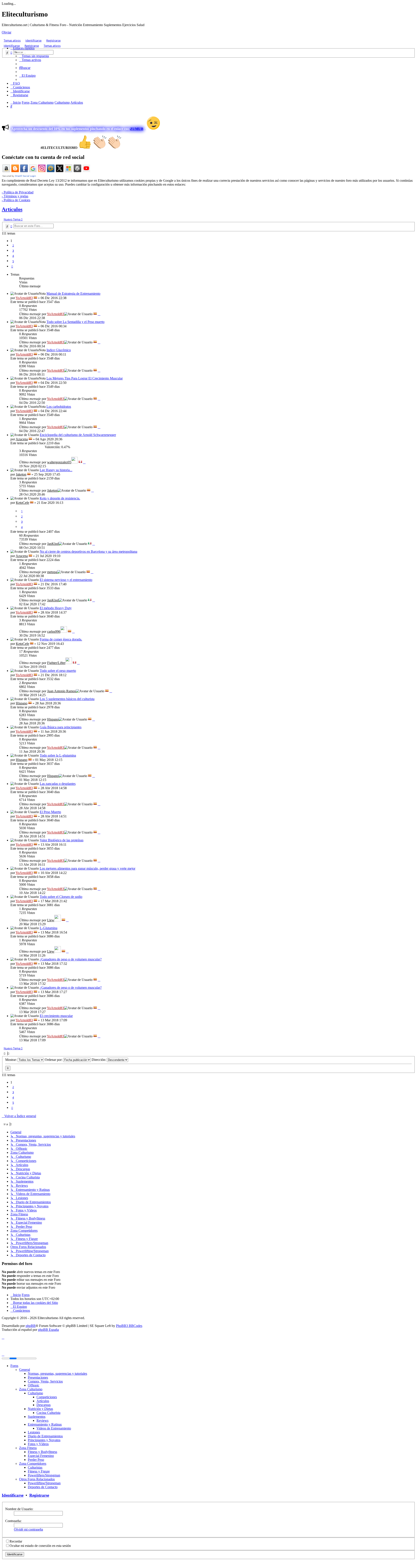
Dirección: (99, 1060)
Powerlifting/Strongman (44, 1483)
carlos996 (53, 631)
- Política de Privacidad (17, 192)
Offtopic (33, 1385)
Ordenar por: (54, 1060)
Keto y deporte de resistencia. (60, 498)
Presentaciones (38, 1377)
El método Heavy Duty (56, 608)
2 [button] (13, 245)
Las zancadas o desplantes (58, 783)
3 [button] (13, 251)
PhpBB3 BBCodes (129, 1326)
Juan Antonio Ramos (61, 691)
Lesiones (34, 1432)
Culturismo (35, 1393)
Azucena (22, 439)
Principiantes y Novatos (44, 1440)
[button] (12, 266)
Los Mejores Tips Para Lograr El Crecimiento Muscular (84, 378)
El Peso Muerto (50, 812)
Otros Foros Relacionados (37, 1479)
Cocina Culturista (48, 1413)
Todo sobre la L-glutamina (58, 755)
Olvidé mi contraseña (28, 1529)
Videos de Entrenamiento (53, 1428)
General (24, 1369)
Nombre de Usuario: (19, 1509)
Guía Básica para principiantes (60, 727)
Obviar (6, 32)
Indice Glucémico (58, 350)
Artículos (12, 209)
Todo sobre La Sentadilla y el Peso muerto (75, 322)
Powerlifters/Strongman (44, 1475)
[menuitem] (34, 56)
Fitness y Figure (39, 1471)
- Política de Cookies (16, 200)
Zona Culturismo (30, 1389)
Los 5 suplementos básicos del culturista (67, 699)
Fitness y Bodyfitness (42, 1452)
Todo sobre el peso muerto (58, 670)
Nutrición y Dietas (40, 1409)
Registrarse (53, 40)
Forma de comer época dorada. (61, 639)
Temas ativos (12, 40)
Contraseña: (13, 1521)
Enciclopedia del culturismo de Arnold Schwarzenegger (78, 435)
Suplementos (36, 1416)
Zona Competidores (32, 1463)
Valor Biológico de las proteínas (61, 840)
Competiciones (46, 1397)
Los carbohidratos (58, 406)
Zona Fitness (28, 1448)
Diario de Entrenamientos (45, 1436)
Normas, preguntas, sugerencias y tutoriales (57, 1373)
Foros (14, 1366)
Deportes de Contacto (43, 1487)
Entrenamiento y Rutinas (45, 1424)
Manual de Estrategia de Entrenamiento (73, 293)
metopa (52, 572)
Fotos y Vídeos (38, 1444)
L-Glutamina (48, 928)
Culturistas (35, 1467)
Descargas (43, 1405)
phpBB (31, 1326)
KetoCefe (22, 502)
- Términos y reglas (15, 196)
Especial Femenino (41, 1456)
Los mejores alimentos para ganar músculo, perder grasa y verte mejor (87, 868)
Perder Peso (36, 1459)
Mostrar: (11, 1060)
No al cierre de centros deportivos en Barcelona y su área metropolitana (88, 551)
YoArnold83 (24, 298)
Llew (50, 920)
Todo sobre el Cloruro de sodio (61, 897)
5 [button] (13, 261)
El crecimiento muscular (56, 1016)
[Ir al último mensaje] (99, 314)
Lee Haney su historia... (56, 470)
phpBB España (48, 1329)
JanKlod (53, 544)
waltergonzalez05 (59, 462)
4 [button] (13, 256)
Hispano (21, 703)
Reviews (42, 1420)
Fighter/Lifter (56, 663)
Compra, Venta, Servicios (45, 1381)
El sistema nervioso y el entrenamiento (66, 580)
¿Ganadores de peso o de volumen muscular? (71, 959)
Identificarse (33, 40)
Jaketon (21, 474)
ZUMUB (136, 129)
